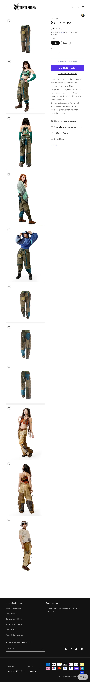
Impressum (10, 630)
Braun (65, 43)
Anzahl (53, 48)
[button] (7, 7)
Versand (61, 32)
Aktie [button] (55, 145)
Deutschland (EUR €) (15, 671)
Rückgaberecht (11, 614)
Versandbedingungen (14, 608)
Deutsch (33, 671)
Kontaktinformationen (14, 635)
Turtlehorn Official (67, 676)
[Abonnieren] (42, 649)
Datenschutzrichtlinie (14, 619)
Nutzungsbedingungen (14, 624)
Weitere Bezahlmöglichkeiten (67, 73)
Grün (55, 43)
